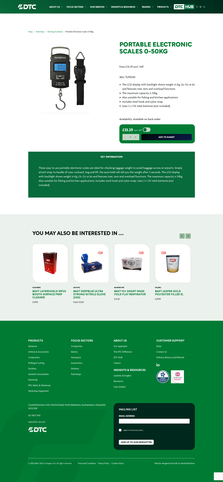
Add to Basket (166, 137)
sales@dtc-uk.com (36, 422)
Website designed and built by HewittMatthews (174, 463)
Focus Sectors (75, 6)
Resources (118, 381)
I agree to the (133, 430)
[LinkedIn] (158, 364)
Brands (146, 6)
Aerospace (76, 357)
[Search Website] (197, 7)
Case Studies (120, 386)
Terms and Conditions (87, 463)
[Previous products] (182, 236)
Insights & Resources (123, 6)
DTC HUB (118, 357)
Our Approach (120, 346)
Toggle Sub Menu (62, 7)
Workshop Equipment (38, 391)
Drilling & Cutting (36, 363)
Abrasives (32, 346)
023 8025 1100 (34, 415)
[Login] (204, 7)
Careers (117, 363)
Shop (30, 31)
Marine (74, 351)
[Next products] (188, 236)
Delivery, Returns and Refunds (170, 357)
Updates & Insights (122, 375)
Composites (34, 357)
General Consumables (38, 374)
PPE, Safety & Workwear (39, 385)
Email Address (127, 415)
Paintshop (40, 31)
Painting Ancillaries (55, 31)
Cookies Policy (117, 463)
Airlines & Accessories (38, 351)
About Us (54, 6)
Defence (75, 368)
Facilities (32, 368)
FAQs (158, 346)
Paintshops (76, 374)
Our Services (97, 6)
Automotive (76, 363)
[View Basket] (200, 7)
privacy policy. (138, 430)
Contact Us (161, 351)
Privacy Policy (103, 463)
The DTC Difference (123, 351)
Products (163, 6)
